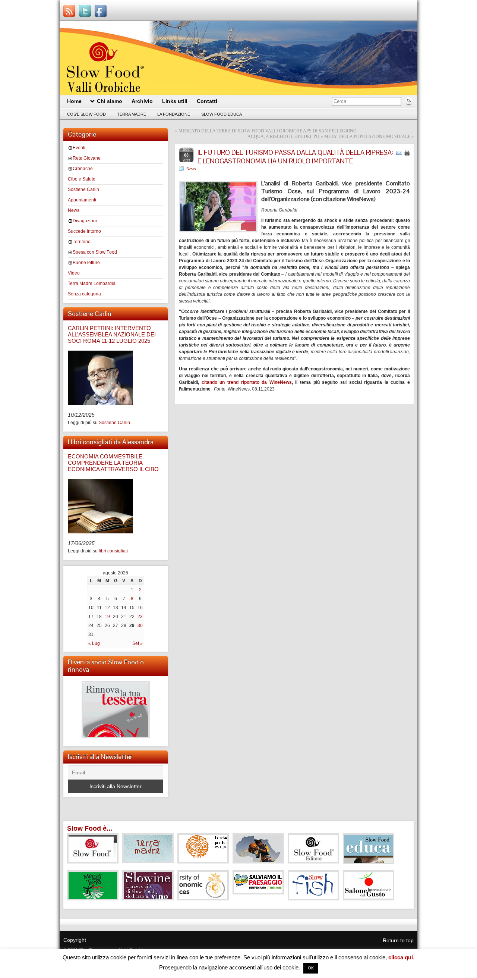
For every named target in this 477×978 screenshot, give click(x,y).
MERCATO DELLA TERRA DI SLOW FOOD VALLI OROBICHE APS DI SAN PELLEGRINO (268, 131)
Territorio (82, 241)
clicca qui (400, 957)
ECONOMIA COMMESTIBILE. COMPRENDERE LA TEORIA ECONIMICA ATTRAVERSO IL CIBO (113, 462)
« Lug (94, 643)
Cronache (83, 168)
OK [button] (311, 968)
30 (140, 625)
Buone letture (86, 262)
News (73, 210)
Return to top (398, 940)
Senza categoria (84, 294)
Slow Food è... (89, 828)
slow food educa (221, 114)
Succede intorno (84, 231)
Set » (137, 643)
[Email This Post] (399, 152)
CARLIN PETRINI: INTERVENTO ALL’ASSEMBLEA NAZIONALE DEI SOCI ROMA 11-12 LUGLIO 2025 (112, 334)
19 (107, 616)
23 (140, 616)
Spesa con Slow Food (95, 252)
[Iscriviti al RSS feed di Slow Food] (69, 11)
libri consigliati (113, 551)
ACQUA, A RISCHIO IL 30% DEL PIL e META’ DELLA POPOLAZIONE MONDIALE (328, 136)
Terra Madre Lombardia (92, 283)
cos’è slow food (86, 114)
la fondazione (173, 114)
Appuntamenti (82, 200)
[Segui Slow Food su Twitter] (85, 11)
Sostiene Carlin (83, 189)
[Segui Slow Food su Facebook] (101, 11)
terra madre (131, 114)
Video (74, 273)
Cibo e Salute (81, 179)
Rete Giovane (87, 158)
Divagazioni (85, 220)
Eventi (79, 147)
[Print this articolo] (407, 153)
